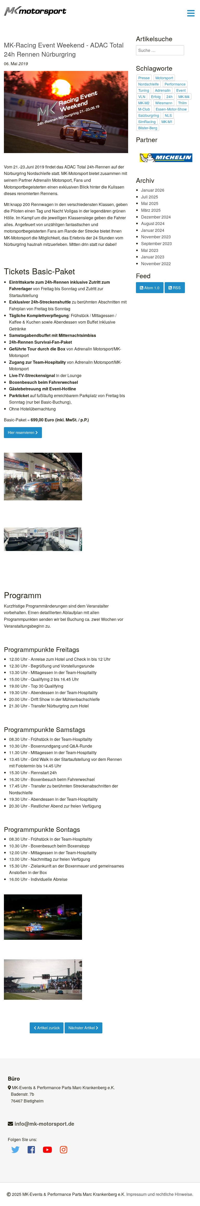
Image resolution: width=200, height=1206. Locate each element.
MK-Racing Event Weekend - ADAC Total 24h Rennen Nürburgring (64, 49)
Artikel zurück (48, 1027)
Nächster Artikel (82, 1027)
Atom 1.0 (151, 287)
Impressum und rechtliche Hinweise (159, 1194)
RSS (176, 287)
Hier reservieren (21, 432)
